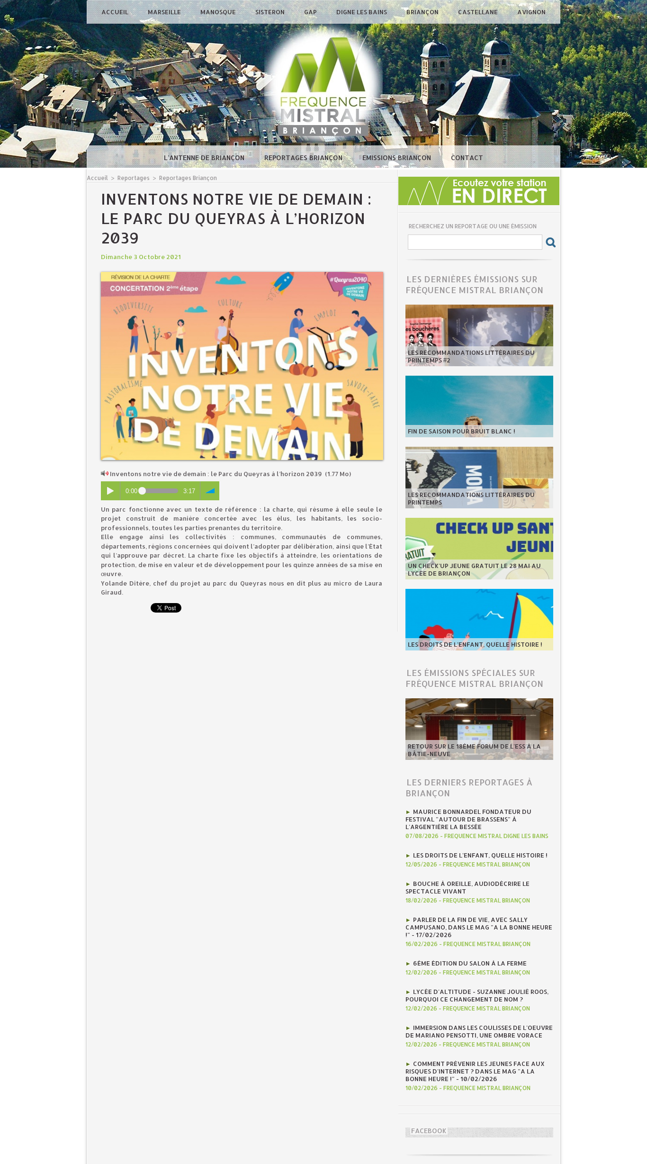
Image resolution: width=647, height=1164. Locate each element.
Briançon (423, 12)
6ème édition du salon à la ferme (470, 963)
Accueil (115, 12)
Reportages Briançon (304, 157)
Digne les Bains (362, 12)
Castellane (478, 12)
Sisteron (270, 12)
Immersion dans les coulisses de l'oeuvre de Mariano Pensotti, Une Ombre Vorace (479, 1031)
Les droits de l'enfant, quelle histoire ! (475, 644)
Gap (311, 12)
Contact (467, 157)
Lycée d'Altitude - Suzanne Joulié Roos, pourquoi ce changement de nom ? (476, 995)
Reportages (133, 177)
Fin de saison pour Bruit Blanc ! (461, 431)
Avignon (531, 12)
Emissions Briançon (397, 157)
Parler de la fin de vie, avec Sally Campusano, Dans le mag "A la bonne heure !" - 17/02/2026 (478, 927)
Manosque (218, 12)
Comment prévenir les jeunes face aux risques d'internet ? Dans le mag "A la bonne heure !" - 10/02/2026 (475, 1071)
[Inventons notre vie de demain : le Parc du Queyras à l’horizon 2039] (242, 275)
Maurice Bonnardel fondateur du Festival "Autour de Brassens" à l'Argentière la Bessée (468, 819)
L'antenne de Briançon (205, 157)
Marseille (165, 12)
